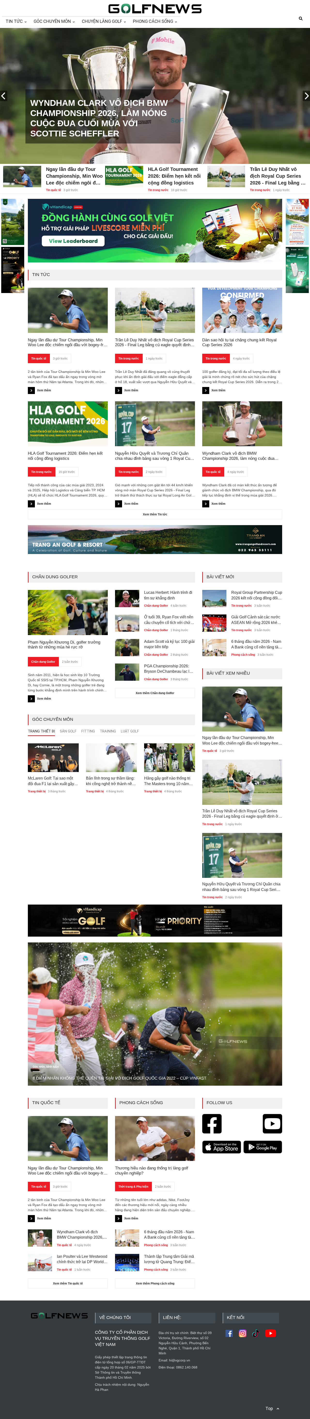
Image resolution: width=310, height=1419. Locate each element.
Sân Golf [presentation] (68, 731)
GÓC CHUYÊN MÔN (52, 21)
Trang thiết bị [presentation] (41, 731)
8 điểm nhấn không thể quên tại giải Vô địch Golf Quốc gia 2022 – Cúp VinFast (119, 1078)
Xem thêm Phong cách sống (155, 1283)
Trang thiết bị (37, 791)
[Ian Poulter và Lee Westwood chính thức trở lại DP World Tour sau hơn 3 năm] (40, 1261)
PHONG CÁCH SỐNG (153, 21)
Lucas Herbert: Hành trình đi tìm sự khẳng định (168, 595)
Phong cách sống (243, 630)
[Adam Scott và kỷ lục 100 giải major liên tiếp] (127, 646)
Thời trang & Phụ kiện (133, 1186)
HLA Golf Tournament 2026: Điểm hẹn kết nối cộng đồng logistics (174, 176)
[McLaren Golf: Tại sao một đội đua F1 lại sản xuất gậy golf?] (53, 757)
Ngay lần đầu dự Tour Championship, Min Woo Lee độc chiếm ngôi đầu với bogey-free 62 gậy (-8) (74, 176)
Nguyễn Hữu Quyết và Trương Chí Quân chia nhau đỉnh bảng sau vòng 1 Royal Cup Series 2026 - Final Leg (153, 456)
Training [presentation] (108, 731)
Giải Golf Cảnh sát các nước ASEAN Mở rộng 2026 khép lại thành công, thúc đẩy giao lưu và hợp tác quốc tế (255, 595)
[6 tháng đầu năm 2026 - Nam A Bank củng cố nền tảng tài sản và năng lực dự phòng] (214, 621)
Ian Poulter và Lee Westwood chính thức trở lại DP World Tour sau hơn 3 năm (82, 1259)
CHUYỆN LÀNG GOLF (102, 21)
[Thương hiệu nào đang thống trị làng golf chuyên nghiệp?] (155, 1138)
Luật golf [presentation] (130, 731)
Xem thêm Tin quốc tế (68, 1283)
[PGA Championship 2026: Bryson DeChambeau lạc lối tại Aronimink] (127, 670)
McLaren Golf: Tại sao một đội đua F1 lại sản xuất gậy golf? (51, 781)
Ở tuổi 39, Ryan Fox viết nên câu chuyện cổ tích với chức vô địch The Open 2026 (168, 620)
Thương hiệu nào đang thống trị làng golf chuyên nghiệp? (151, 1170)
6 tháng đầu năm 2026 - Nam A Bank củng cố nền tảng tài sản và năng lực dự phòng (256, 620)
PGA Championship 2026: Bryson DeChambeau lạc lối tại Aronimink (168, 669)
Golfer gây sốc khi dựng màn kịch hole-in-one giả (256, 644)
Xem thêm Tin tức (155, 514)
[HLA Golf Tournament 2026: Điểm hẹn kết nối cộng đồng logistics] (124, 172)
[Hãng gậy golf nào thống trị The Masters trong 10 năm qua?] (169, 757)
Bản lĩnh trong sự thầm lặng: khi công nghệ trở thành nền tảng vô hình (110, 781)
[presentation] (3, 96)
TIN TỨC (14, 21)
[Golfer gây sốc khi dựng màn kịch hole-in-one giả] (214, 646)
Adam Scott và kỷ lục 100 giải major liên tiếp (169, 644)
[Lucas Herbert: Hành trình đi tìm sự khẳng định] (127, 597)
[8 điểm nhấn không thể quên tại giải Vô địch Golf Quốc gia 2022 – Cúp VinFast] (155, 1014)
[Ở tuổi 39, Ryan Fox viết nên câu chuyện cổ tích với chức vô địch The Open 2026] (127, 621)
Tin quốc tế (53, 190)
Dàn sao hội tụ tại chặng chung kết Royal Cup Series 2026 (239, 342)
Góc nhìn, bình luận (46, 1066)
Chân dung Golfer (43, 661)
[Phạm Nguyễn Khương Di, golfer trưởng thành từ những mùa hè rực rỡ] (68, 612)
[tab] (41, 732)
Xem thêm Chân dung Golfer (155, 693)
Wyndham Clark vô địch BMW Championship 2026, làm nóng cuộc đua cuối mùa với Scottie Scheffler (238, 456)
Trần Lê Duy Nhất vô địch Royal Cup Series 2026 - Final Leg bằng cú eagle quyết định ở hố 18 (278, 176)
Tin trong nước (158, 190)
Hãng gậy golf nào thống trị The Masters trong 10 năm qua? (167, 781)
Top (269, 1408)
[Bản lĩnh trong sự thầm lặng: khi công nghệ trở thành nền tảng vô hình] (111, 757)
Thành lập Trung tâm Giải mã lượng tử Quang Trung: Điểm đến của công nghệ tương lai (169, 1259)
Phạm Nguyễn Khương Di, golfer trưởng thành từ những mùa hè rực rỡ (64, 644)
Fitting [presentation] (88, 731)
